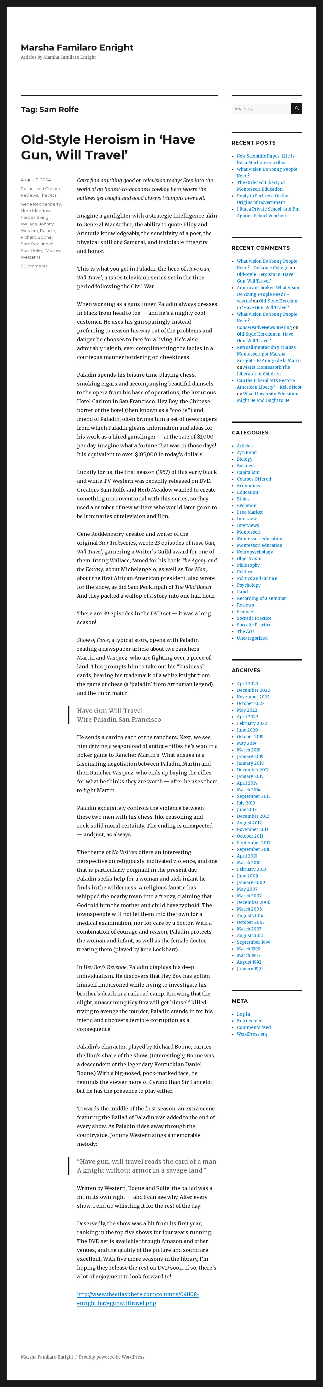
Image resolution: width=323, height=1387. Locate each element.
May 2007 (247, 889)
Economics (248, 485)
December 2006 (253, 902)
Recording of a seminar (261, 598)
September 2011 (253, 843)
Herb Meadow (35, 210)
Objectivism (249, 558)
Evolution (246, 505)
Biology (245, 459)
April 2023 (247, 683)
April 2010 (247, 856)
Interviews (248, 525)
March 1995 (248, 955)
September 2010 (254, 849)
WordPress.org (252, 1034)
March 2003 (249, 929)
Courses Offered (254, 479)
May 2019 (246, 743)
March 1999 (248, 949)
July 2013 (246, 803)
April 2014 (247, 783)
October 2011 (250, 836)
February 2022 (252, 723)
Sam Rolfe (31, 250)
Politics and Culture (40, 188)
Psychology (249, 585)
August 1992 (249, 962)
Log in (243, 1014)
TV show (52, 250)
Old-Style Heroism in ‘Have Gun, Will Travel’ (108, 147)
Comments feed (254, 1027)
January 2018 (250, 763)
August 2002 (250, 935)
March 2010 (249, 862)
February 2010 (251, 869)
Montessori (249, 532)
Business (246, 466)
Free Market (250, 512)
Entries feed (250, 1021)
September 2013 (254, 796)
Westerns (30, 257)
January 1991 (250, 968)
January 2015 (250, 776)
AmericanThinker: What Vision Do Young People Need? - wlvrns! (269, 294)
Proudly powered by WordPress (111, 1357)
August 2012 (249, 823)
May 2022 (247, 710)
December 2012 (253, 816)
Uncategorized (252, 638)
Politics (244, 572)
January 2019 (250, 756)
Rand (242, 592)
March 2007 (249, 896)
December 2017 (252, 770)
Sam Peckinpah (37, 243)
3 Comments (34, 265)
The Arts (48, 195)
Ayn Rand (247, 452)
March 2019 (248, 750)
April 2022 (247, 717)
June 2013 (247, 809)
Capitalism (248, 472)
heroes (28, 217)
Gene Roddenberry (41, 203)
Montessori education (259, 538)
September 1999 (253, 942)
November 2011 (252, 829)
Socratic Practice (254, 618)
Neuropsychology (255, 552)
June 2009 (247, 876)
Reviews (29, 195)
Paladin (47, 230)
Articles (245, 446)
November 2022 (253, 697)
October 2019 (250, 736)
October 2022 (251, 703)
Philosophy (248, 565)
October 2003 (251, 922)
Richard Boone (36, 237)
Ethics (243, 499)
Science (245, 611)
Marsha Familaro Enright (77, 47)
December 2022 (253, 690)
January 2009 (251, 882)
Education (247, 492)
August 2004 (250, 915)
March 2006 (249, 909)
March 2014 (249, 789)
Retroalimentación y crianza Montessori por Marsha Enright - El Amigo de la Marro (269, 354)
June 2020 (247, 730)
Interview (247, 519)
